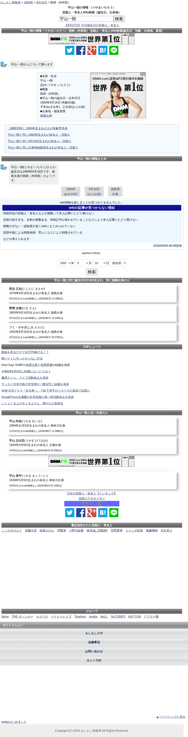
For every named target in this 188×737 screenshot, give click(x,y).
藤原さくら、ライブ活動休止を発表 (24, 377)
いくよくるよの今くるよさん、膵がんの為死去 (32, 403)
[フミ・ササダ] (92, 332)
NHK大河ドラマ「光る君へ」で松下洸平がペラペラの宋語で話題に (45, 390)
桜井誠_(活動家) (97, 530)
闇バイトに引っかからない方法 (22, 358)
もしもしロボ (94, 633)
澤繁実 (61, 530)
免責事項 (94, 642)
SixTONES (118, 616)
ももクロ (42, 616)
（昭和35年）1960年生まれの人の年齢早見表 (38, 128)
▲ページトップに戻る (170, 716)
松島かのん (47, 530)
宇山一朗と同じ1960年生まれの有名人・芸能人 (39, 134)
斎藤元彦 (31, 530)
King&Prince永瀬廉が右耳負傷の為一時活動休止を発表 (37, 397)
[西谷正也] (92, 293)
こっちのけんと (11, 530)
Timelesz (80, 616)
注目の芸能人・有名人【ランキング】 (92, 493)
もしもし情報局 (10, 2)
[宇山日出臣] (92, 445)
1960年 (28, 2)
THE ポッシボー (22, 616)
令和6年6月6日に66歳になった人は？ (26, 371)
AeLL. (104, 616)
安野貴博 (116, 530)
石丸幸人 (166, 530)
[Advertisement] (91, 544)
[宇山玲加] (92, 426)
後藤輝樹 (152, 530)
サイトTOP (94, 660)
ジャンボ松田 (134, 530)
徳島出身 (46, 115)
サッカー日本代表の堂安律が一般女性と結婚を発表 (35, 384)
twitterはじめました (14, 721)
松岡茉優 (46, 364)
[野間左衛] (92, 313)
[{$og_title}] (102, 50)
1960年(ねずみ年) (70, 192)
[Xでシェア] (69, 50)
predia (93, 616)
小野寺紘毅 (76, 530)
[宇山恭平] (92, 480)
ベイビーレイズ (61, 616)
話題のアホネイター (92, 498)
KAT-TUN (134, 616)
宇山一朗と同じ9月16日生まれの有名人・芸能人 (39, 141)
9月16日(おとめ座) (94, 192)
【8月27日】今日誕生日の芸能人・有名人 (91, 25)
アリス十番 (151, 616)
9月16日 (41, 2)
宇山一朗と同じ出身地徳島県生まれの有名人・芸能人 (43, 147)
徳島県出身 (115, 192)
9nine (5, 616)
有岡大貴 (32, 364)
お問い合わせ (94, 651)
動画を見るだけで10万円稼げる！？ (25, 352)
